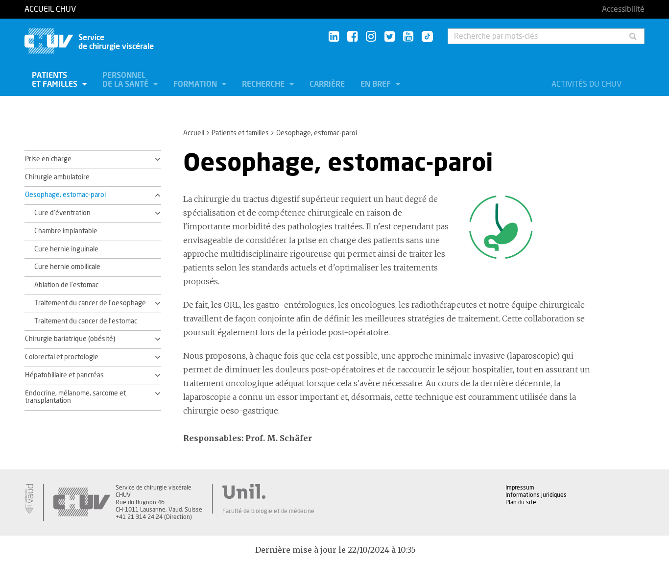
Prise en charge (48, 159)
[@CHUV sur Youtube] (408, 37)
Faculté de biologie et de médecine (268, 511)
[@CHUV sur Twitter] (389, 37)
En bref (376, 84)
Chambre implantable (65, 231)
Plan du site (520, 502)
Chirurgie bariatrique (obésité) (70, 339)
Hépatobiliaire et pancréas (64, 375)
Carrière (327, 84)
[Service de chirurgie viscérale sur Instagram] (371, 37)
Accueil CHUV (50, 9)
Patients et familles (55, 80)
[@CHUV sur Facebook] (352, 37)
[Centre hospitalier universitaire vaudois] (81, 502)
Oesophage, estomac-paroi (65, 195)
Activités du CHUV (586, 84)
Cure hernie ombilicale (67, 267)
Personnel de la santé (126, 80)
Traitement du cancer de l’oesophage (90, 303)
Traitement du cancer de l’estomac (85, 321)
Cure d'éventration (62, 213)
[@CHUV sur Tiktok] (424, 37)
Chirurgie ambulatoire (57, 177)
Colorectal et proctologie (61, 357)
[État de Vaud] (28, 499)
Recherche (264, 84)
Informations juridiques (536, 495)
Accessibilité (623, 9)
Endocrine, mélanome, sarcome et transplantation (75, 397)
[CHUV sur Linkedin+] (334, 37)
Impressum (519, 487)
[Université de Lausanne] (268, 491)
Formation (196, 84)
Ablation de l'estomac (66, 285)
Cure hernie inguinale (66, 249)
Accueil (193, 133)
